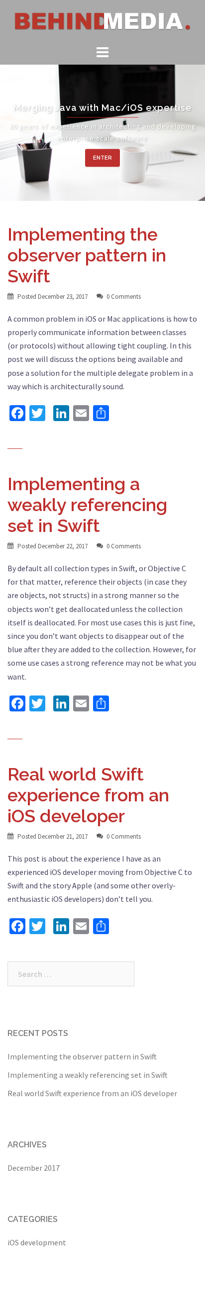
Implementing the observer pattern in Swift (86, 255)
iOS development (36, 1242)
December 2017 (33, 1168)
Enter (102, 157)
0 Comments (123, 296)
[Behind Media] (102, 20)
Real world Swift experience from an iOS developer (88, 795)
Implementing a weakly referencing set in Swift (87, 504)
